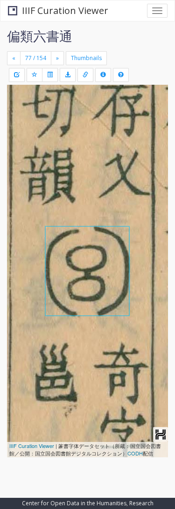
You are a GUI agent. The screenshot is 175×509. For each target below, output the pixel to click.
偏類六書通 (39, 36)
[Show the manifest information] (103, 75)
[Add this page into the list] (34, 75)
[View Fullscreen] (20, 132)
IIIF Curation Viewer (65, 10)
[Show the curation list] (50, 75)
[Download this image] (68, 75)
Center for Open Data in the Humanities (74, 503)
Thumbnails (86, 58)
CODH (135, 453)
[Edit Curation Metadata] (17, 75)
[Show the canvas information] (85, 75)
